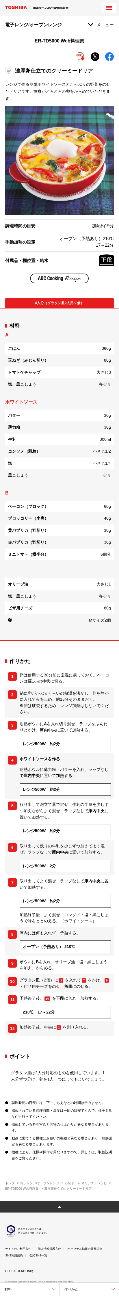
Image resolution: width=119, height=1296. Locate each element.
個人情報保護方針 (49, 1248)
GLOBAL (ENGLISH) (19, 1271)
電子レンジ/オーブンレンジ (39, 1183)
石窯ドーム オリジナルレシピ (86, 1183)
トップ (10, 1183)
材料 (8, 1289)
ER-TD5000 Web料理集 (22, 1188)
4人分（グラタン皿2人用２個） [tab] (59, 303)
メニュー (105, 24)
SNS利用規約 (14, 1255)
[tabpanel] (59, 474)
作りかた (71, 1289)
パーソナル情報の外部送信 (85, 1248)
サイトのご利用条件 (18, 1248)
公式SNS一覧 (38, 1255)
